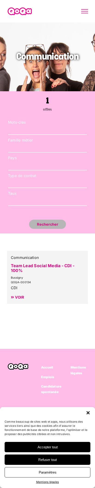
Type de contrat (22, 175)
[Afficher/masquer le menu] (84, 11)
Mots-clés (17, 122)
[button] (88, 412)
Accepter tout (48, 447)
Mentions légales (47, 482)
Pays (12, 157)
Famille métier (20, 140)
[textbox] (46, 165)
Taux (12, 193)
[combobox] (47, 147)
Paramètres (47, 472)
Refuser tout (47, 460)
